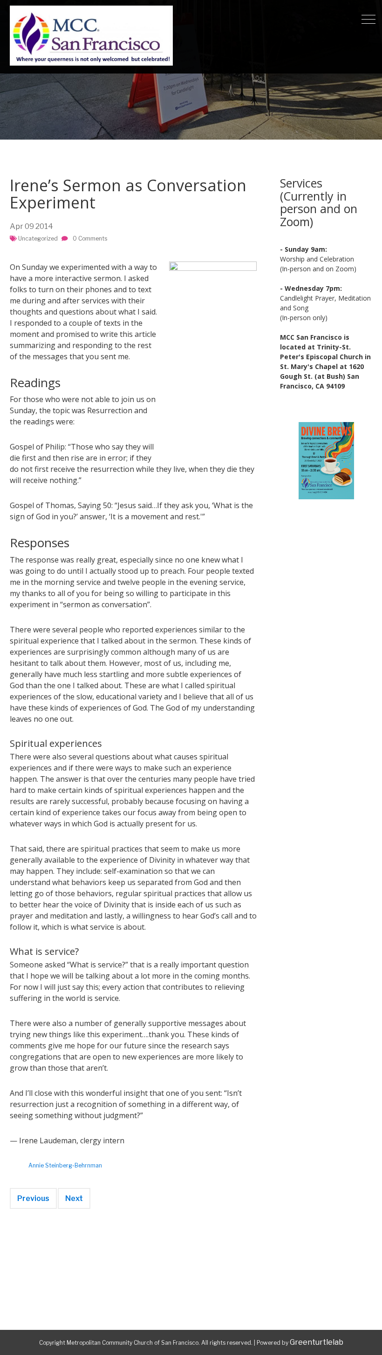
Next (74, 1198)
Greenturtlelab (316, 1342)
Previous (33, 1198)
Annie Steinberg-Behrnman (65, 1165)
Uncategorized (38, 238)
